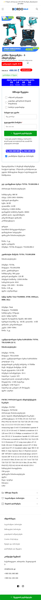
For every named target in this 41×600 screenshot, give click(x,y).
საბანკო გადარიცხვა (16, 107)
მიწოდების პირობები (12, 529)
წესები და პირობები (12, 544)
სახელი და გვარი (11, 112)
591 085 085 (14, 151)
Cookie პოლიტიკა (11, 539)
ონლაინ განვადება (15, 97)
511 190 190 (29, 151)
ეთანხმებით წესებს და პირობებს (21, 156)
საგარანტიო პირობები (13, 524)
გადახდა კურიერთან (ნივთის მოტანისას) (19, 102)
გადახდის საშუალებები (13, 534)
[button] (2, 9)
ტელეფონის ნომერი (13, 122)
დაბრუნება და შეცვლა (13, 549)
